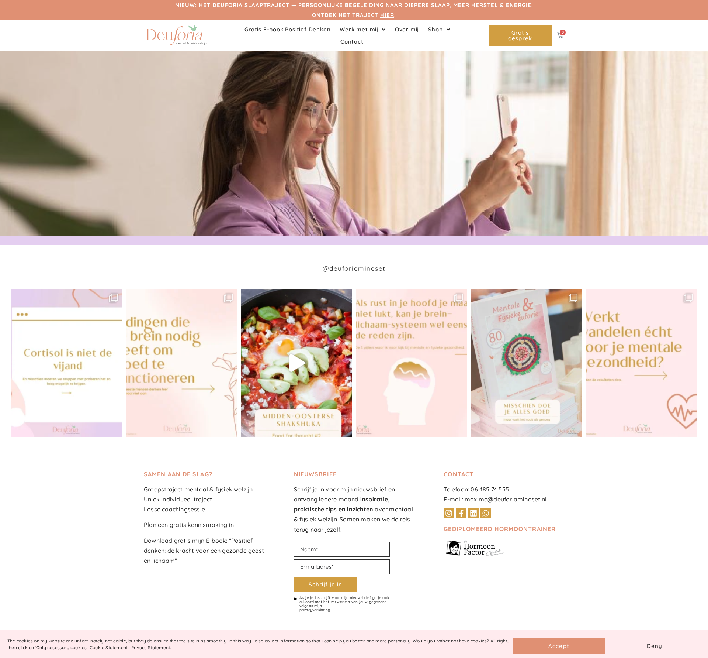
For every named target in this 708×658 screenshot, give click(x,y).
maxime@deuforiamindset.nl (505, 499)
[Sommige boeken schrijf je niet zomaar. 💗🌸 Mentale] (526, 363)
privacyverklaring (314, 610)
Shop (435, 29)
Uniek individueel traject (178, 499)
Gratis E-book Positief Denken (287, 29)
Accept (558, 646)
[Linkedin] (473, 513)
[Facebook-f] (461, 513)
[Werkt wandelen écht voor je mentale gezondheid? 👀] (641, 363)
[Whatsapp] (485, 513)
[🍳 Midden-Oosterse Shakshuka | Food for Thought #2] (296, 363)
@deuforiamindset (354, 268)
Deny (655, 646)
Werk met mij (359, 29)
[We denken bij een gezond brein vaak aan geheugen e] (181, 363)
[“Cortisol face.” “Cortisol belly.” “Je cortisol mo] (66, 363)
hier (387, 14)
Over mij (407, 29)
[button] (362, 29)
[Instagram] (449, 513)
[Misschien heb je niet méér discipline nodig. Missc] (411, 363)
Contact (352, 41)
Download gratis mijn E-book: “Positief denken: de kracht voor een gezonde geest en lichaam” (204, 550)
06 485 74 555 (490, 489)
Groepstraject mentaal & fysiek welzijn (198, 489)
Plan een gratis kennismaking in (189, 524)
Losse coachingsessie (174, 509)
